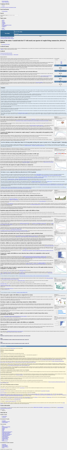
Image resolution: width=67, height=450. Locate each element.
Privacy (3, 447)
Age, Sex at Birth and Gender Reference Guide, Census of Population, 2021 (51, 359)
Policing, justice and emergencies (7, 434)
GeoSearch (35, 397)
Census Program (22, 387)
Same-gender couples (3, 283)
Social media (4, 444)
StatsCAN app (13, 348)
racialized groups (16, 199)
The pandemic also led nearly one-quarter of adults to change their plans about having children (13, 230)
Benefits (3, 429)
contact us (2, 49)
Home (3, 28)
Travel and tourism (5, 427)
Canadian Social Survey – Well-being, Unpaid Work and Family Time (34, 145)
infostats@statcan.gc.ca (47, 407)
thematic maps (49, 397)
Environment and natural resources (7, 431)
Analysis (3, 21)
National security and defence (6, 432)
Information (12, 38)
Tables (6, 54)
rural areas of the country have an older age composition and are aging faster (27, 236)
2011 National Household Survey (35, 204)
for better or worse (49, 181)
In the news (2, 37)
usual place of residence (19, 374)
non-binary (9, 272)
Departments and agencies (6, 421)
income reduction (38, 174)
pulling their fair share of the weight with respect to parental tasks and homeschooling (31, 177)
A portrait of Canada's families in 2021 (21, 292)
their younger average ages (9, 288)
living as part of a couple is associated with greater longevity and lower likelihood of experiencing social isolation (32, 120)
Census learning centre (17, 399)
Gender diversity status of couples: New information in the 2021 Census (45, 394)
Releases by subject (10, 37)
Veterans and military (5, 439)
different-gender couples (21, 280)
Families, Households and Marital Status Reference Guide (14, 394)
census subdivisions (10, 203)
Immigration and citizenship (6, 426)
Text (2, 54)
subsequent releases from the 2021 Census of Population (15, 331)
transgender (5, 272)
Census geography (27, 397)
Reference (3, 22)
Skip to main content (5, 1)
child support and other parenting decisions (40, 257)
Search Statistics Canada (3, 15)
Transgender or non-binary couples (5, 285)
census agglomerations (42, 201)
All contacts (4, 420)
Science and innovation (5, 437)
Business (3, 428)
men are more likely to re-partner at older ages (36, 125)
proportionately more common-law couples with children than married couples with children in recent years (37, 250)
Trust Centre (4, 417)
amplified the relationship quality (36, 181)
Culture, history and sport (5, 433)
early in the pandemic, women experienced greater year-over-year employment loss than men (48, 175)
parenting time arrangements (29, 257)
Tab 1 (61, 61)
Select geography (56, 58)
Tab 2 (61, 62)
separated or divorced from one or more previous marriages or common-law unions (35, 256)
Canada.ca (3, 26)
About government (5, 422)
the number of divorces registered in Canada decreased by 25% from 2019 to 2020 (51, 184)
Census (3, 24)
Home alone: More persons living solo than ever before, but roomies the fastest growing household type (34, 275)
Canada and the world (5, 435)
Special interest (2, 38)
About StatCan (4, 25)
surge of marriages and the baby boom (46, 75)
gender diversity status (22, 270)
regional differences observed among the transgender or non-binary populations (15, 316)
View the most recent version (5, 44)
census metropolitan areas (13, 198)
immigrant (10, 199)
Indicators (5, 37)
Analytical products (3, 389)
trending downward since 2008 (24, 223)
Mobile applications (5, 445)
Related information (10, 54)
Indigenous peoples (5, 438)
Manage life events (5, 440)
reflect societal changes (49, 278)
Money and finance (5, 436)
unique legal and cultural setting (49, 245)
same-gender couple (22, 273)
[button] (4, 11)
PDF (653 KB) (16, 54)
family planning (45, 176)
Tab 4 (61, 63)
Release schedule (7, 38)
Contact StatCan (4, 416)
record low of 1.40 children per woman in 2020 (39, 223)
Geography (3, 23)
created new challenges (42, 262)
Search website (16, 33)
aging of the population (39, 82)
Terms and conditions (5, 446)
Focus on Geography (3, 392)
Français (3, 5)
